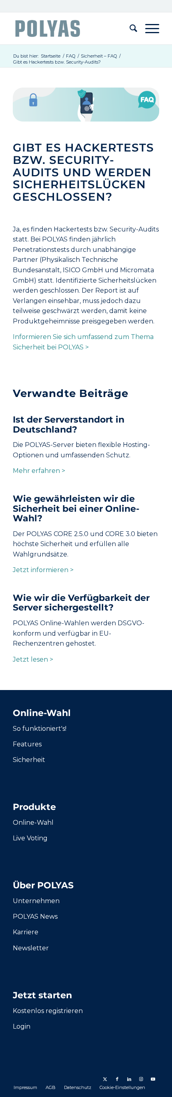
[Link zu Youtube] (153, 1079)
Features (27, 744)
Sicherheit (29, 760)
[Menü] (148, 28)
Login (21, 1026)
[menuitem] (129, 28)
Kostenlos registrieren (48, 1011)
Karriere (25, 932)
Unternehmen (36, 901)
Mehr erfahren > (39, 471)
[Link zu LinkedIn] (129, 1079)
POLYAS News (35, 916)
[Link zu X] (105, 1079)
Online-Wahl (33, 822)
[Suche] (129, 28)
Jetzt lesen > (33, 659)
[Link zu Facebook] (117, 1079)
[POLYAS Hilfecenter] (71, 28)
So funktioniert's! (39, 728)
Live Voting (30, 838)
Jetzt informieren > (43, 570)
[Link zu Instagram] (141, 1079)
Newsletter (31, 948)
